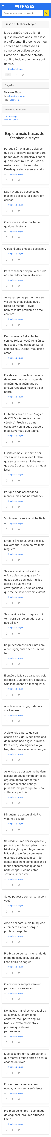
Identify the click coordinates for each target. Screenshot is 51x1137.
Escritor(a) (15, 100)
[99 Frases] (24, 6)
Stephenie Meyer (15, 69)
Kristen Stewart (11, 119)
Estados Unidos (17, 96)
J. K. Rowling (10, 116)
